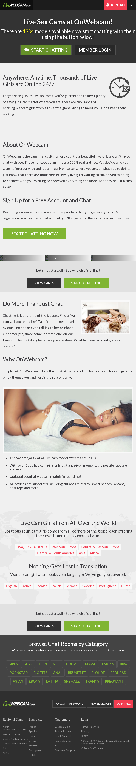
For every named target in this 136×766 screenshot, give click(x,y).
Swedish (88, 586)
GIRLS (13, 664)
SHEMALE (72, 681)
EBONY (34, 681)
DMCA (84, 736)
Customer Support (65, 750)
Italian (56, 586)
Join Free (118, 5)
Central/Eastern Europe (15, 739)
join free (124, 703)
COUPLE (73, 664)
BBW (124, 664)
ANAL (57, 673)
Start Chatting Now (34, 233)
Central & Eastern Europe (100, 547)
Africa (94, 553)
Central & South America (55, 553)
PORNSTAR (19, 673)
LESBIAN (107, 664)
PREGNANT (114, 681)
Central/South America (15, 743)
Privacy (85, 731)
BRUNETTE (77, 673)
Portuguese (108, 586)
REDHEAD (118, 673)
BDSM (90, 664)
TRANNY (92, 681)
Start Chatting (49, 49)
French (26, 586)
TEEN (42, 664)
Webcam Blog (62, 726)
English (11, 586)
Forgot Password (69, 703)
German (71, 586)
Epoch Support (63, 736)
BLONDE (98, 673)
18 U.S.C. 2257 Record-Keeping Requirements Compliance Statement (105, 742)
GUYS (28, 664)
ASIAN (18, 681)
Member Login (95, 49)
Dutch (125, 586)
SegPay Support (63, 740)
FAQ (57, 745)
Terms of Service (90, 726)
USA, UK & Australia (31, 547)
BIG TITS (40, 673)
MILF (56, 664)
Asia (82, 553)
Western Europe (64, 547)
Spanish (41, 586)
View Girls (44, 283)
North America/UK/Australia (14, 728)
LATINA (52, 681)
